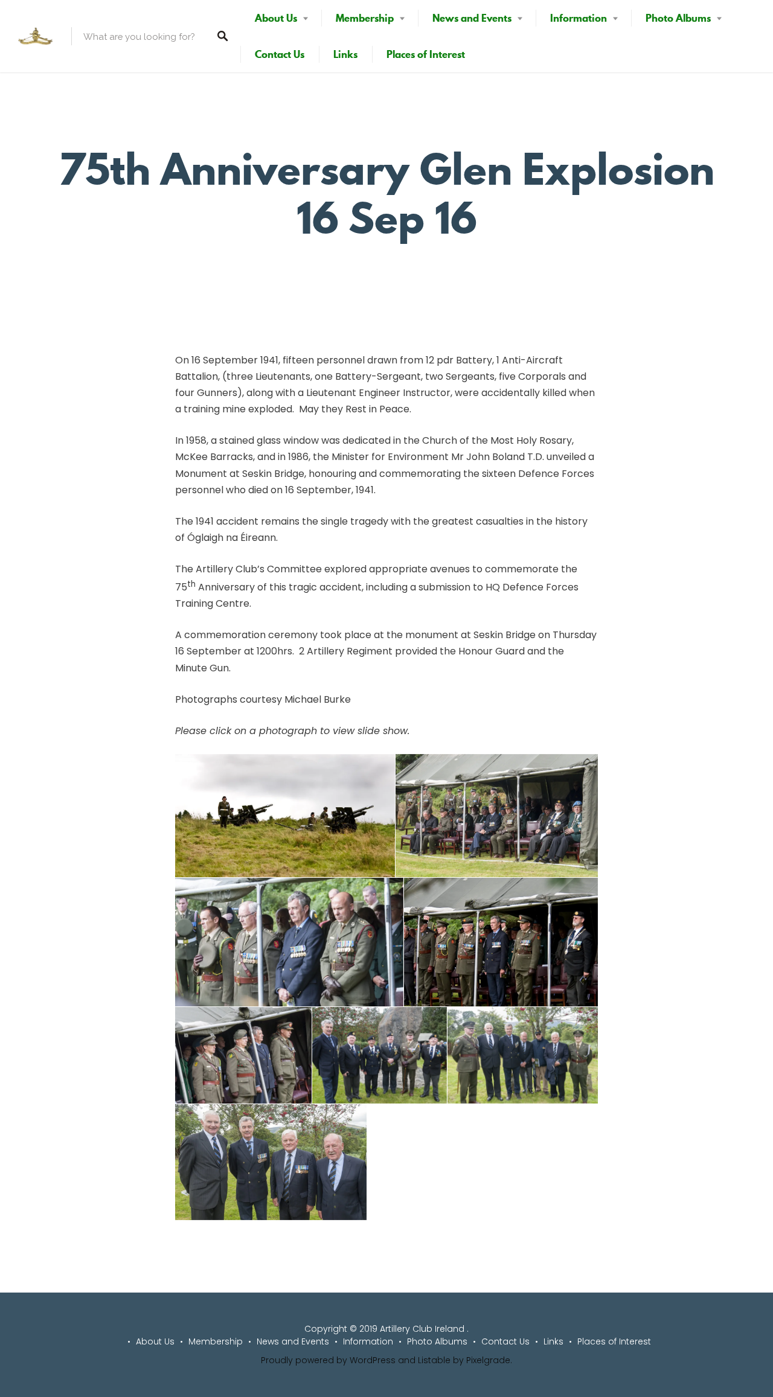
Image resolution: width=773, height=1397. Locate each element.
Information (578, 18)
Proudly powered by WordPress (328, 1360)
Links (345, 54)
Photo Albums (678, 18)
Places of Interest (425, 54)
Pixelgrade (488, 1360)
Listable (434, 1360)
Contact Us (279, 54)
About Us (276, 18)
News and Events (472, 18)
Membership (365, 18)
